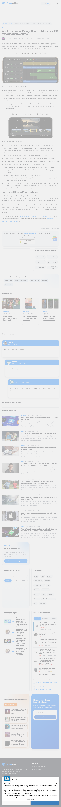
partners (12, 783)
